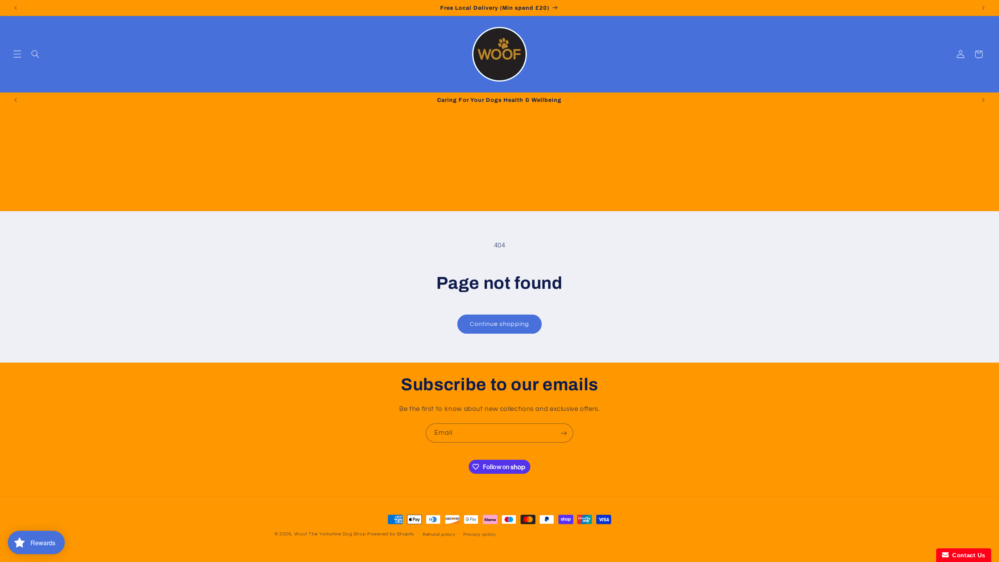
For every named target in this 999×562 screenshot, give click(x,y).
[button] (17, 54)
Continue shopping (500, 324)
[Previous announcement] (15, 8)
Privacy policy (479, 534)
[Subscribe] (564, 433)
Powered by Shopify (390, 534)
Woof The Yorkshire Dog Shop (330, 534)
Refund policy (439, 534)
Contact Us (967, 555)
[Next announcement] (983, 8)
